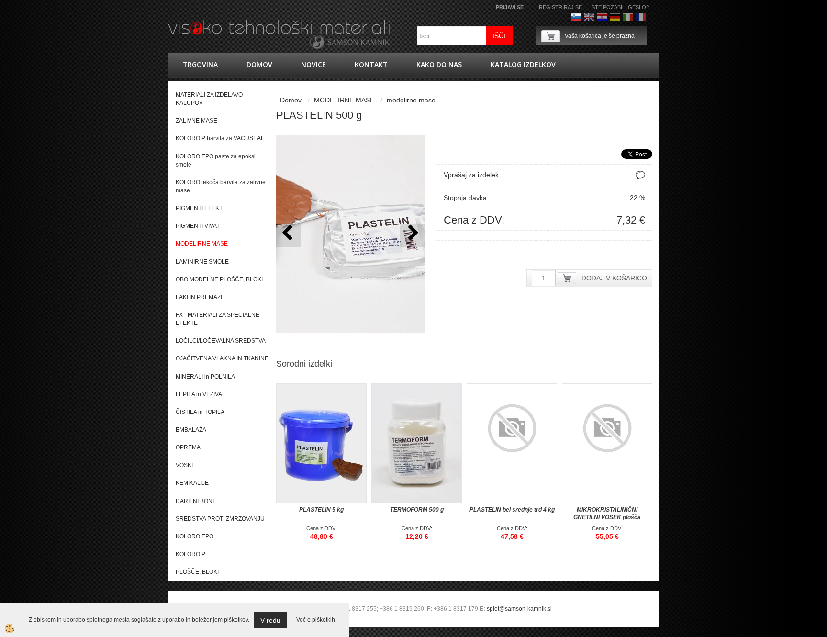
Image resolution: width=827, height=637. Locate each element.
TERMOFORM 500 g (417, 509)
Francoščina (641, 17)
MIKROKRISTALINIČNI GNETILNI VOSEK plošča (607, 513)
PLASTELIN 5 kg (321, 509)
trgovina (200, 64)
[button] (412, 235)
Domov (259, 64)
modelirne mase (411, 100)
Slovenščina (576, 17)
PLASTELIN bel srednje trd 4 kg (512, 509)
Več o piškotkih (315, 619)
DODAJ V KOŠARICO (614, 278)
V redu (270, 620)
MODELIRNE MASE (344, 100)
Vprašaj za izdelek (471, 175)
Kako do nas (439, 64)
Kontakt (371, 64)
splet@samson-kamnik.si (519, 608)
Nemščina (615, 17)
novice (313, 64)
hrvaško (602, 17)
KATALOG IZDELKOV (523, 64)
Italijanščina (628, 17)
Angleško (589, 17)
